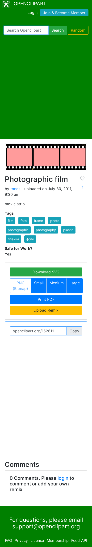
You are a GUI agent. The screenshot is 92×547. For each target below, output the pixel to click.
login (63, 478)
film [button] (10, 221)
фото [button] (30, 239)
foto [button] (24, 221)
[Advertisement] (46, 87)
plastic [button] (68, 230)
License (37, 540)
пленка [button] (13, 239)
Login (33, 12)
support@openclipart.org (46, 526)
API (84, 540)
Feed (75, 540)
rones (15, 188)
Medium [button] (57, 282)
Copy (74, 331)
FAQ (8, 540)
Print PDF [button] (46, 299)
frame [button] (38, 221)
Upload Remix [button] (46, 310)
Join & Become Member (64, 12)
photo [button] (54, 221)
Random (78, 30)
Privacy (21, 540)
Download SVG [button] (46, 272)
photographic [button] (18, 230)
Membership (58, 540)
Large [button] (75, 282)
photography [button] (46, 230)
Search (57, 30)
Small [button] (39, 282)
